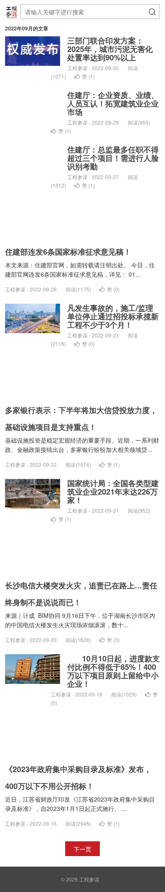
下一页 (82, 849)
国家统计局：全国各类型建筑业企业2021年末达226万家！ (113, 492)
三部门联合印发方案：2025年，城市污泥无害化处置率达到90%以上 (110, 49)
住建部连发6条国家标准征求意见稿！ (68, 251)
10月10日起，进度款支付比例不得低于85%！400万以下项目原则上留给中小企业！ (113, 671)
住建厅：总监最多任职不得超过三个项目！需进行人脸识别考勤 (113, 158)
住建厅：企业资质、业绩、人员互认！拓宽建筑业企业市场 (113, 103)
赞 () (88, 76)
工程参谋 (89, 879)
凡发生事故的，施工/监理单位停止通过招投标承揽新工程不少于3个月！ (113, 316)
